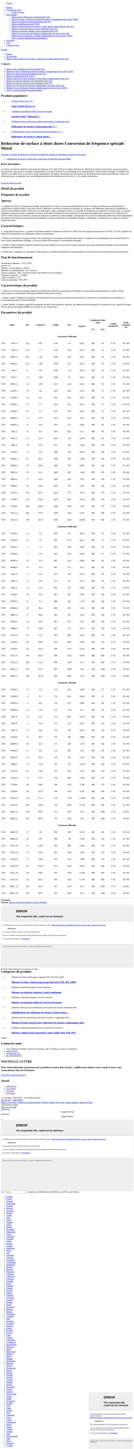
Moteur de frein (85, 1102)
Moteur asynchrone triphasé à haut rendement (28, 902)
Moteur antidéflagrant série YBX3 (26, 24)
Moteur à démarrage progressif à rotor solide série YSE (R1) (44, 1032)
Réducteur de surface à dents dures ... (31, 136)
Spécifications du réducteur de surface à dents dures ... (40, 1012)
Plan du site (6, 1100)
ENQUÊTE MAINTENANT (13, 1075)
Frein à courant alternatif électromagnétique (29, 38)
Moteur (45, 1102)
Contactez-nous (12, 45)
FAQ (8, 43)
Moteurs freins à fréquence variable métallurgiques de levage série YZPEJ (42, 36)
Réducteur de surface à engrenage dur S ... (34, 126)
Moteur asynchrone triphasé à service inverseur (37, 1002)
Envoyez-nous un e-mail (11, 183)
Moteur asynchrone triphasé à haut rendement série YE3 (35, 29)
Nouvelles (10, 40)
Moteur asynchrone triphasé (29, 1102)
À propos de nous (13, 10)
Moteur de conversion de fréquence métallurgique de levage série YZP (41, 33)
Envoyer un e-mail (8, 1107)
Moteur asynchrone (9, 1102)
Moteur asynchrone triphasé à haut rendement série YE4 (35, 31)
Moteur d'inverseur (56, 1102)
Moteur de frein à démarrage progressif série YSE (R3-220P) (44, 982)
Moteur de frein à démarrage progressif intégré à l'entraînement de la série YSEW (45, 19)
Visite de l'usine (18, 12)
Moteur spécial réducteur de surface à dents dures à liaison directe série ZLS (43, 26)
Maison (9, 8)
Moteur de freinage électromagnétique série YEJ (31, 22)
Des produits (11, 15)
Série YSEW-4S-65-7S (23, 106)
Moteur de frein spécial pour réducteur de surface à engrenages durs (48, 1022)
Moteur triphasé (71, 1102)
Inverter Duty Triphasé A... (26, 116)
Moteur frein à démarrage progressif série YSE (31, 17)
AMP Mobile (17, 1100)
